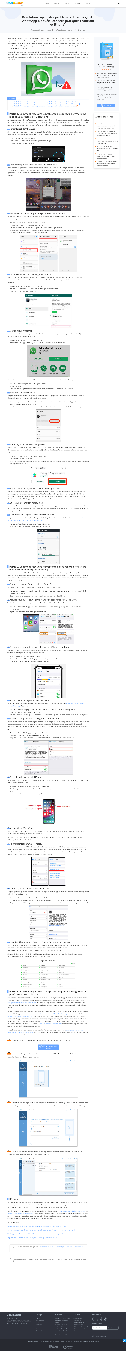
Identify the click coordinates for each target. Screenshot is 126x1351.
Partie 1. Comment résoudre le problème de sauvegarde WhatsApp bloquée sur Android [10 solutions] (47, 102)
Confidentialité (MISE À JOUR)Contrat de (49, 1341)
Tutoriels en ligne (77, 1320)
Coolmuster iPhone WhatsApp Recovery (20, 1016)
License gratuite (40, 1331)
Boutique (38, 1322)
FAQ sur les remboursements (80, 1327)
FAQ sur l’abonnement (79, 1329)
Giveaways (38, 1329)
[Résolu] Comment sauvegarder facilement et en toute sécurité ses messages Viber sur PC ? (107, 133)
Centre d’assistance (78, 1318)
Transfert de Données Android (62, 1318)
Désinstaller (68, 1341)
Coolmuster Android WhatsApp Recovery (53, 1014)
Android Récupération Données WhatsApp (106, 65)
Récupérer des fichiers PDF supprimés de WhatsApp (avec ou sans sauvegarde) (106, 156)
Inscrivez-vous (112, 1328)
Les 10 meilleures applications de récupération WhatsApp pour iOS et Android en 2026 (107, 141)
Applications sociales (65, 30)
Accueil (47, 4)
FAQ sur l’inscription (78, 1331)
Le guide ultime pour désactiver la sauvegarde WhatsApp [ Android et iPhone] (32, 1238)
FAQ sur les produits (78, 1322)
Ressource (38, 1327)
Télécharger (107, 105)
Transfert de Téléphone (60, 1327)
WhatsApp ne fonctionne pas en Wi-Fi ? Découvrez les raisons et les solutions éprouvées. (36, 1234)
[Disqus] (49, 1290)
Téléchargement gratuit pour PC (49, 1047)
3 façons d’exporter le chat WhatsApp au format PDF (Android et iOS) (107, 148)
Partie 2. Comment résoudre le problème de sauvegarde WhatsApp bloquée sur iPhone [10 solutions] (47, 104)
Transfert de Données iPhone (62, 1329)
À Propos (38, 1318)
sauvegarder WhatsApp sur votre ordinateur (21, 1003)
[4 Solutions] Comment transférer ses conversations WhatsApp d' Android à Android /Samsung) (106, 126)
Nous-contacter (40, 1320)
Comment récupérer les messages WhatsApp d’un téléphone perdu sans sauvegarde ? (107, 163)
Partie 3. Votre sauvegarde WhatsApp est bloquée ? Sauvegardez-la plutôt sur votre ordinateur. (45, 106)
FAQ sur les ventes (78, 1324)
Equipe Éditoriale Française (42, 30)
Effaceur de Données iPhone (62, 1335)
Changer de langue (100, 1336)
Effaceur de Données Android (62, 1324)
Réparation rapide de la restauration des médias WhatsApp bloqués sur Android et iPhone (36, 1226)
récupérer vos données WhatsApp (51, 1024)
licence (62, 1341)
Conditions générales (32, 1341)
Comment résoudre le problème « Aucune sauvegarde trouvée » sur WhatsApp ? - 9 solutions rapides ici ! (41, 1230)
